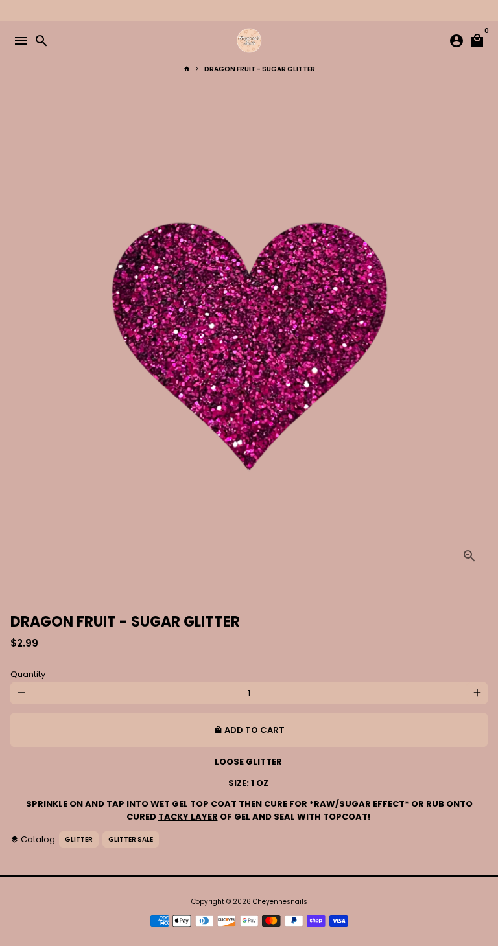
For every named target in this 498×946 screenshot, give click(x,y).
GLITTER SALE (130, 839)
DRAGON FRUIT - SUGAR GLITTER (259, 69)
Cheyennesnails (280, 901)
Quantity (27, 674)
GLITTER (79, 839)
